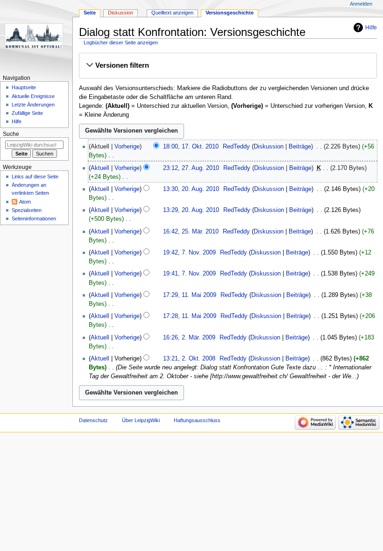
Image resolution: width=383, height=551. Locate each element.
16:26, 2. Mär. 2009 (189, 337)
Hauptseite (24, 87)
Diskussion (269, 146)
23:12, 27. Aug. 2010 (191, 168)
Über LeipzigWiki (141, 420)
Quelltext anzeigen (172, 12)
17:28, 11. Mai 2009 (189, 316)
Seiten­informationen (34, 218)
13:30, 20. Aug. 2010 (191, 189)
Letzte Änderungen (33, 104)
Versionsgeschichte (230, 12)
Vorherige (127, 146)
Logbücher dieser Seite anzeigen (121, 42)
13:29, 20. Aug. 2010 (191, 210)
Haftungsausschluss (197, 420)
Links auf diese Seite (35, 176)
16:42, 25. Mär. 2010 (191, 231)
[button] (227, 65)
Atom (25, 202)
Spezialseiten (27, 210)
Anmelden (361, 4)
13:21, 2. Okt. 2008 (189, 358)
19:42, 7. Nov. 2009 (189, 252)
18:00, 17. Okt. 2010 (191, 146)
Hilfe (371, 27)
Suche (11, 134)
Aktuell (100, 168)
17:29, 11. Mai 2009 (189, 295)
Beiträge (300, 146)
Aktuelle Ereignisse (33, 96)
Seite (90, 12)
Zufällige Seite (27, 113)
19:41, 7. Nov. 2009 (189, 273)
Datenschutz (93, 420)
